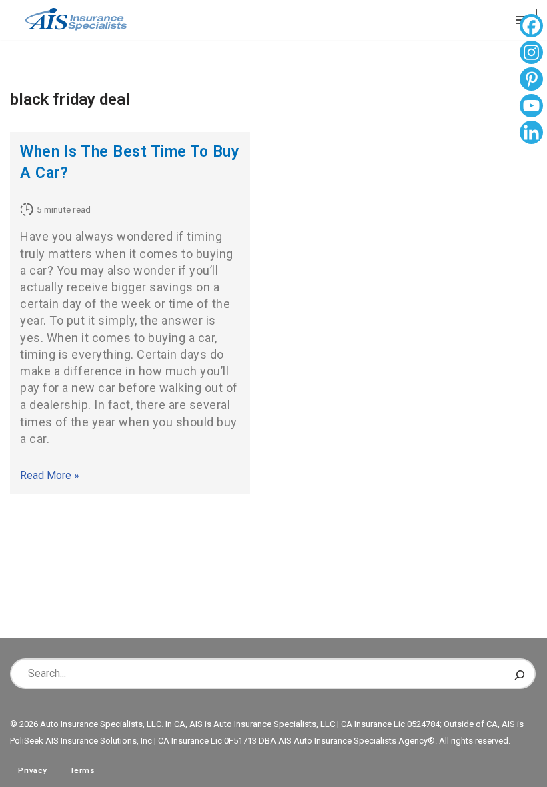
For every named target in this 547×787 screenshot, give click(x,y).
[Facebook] (531, 27)
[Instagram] (531, 54)
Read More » (49, 475)
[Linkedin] (531, 134)
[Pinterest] (531, 80)
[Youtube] (531, 107)
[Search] (519, 673)
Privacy (32, 770)
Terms (82, 770)
